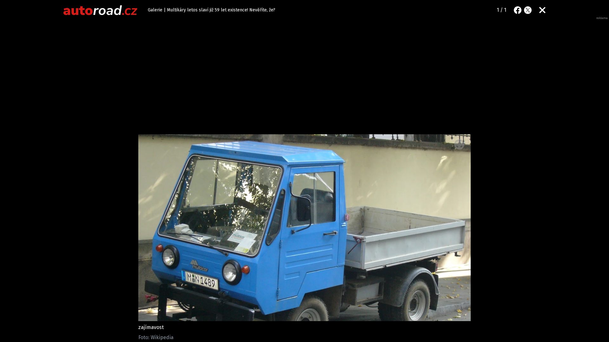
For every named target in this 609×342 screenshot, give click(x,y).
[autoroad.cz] (100, 10)
